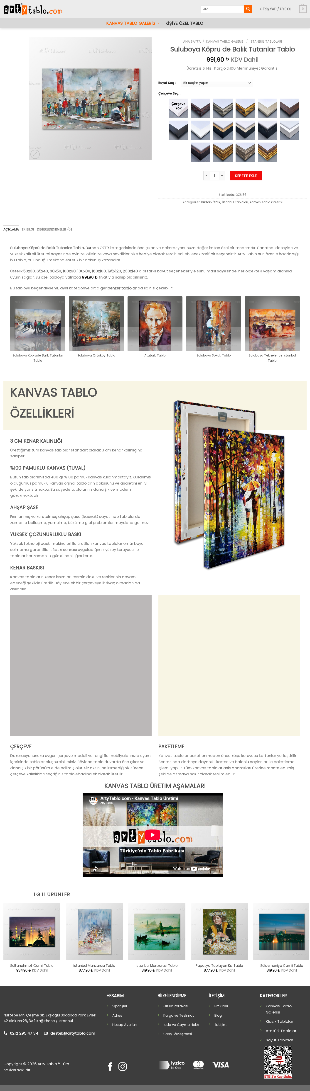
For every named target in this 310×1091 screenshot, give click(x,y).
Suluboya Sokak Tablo (214, 355)
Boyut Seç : (167, 83)
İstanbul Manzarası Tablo (94, 965)
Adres (117, 1015)
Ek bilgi (28, 229)
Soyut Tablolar (279, 1040)
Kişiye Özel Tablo (185, 23)
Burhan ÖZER (210, 202)
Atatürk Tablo (155, 355)
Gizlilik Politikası (175, 1006)
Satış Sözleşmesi (177, 1034)
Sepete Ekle (246, 175)
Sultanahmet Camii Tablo (32, 965)
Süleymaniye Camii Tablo (281, 965)
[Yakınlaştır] (35, 154)
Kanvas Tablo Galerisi (131, 23)
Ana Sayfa (192, 41)
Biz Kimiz (221, 1006)
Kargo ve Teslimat (178, 1015)
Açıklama (11, 229)
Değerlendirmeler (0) (54, 229)
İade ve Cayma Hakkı (181, 1024)
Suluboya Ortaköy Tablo (96, 355)
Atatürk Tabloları (281, 1030)
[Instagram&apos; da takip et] (122, 1067)
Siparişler (119, 1006)
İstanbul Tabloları (266, 41)
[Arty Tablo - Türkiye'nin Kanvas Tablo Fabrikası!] (32, 9)
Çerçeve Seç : (169, 94)
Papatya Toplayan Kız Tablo (219, 965)
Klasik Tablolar (279, 1021)
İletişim (220, 1024)
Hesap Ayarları (124, 1024)
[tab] (11, 229)
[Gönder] (248, 9)
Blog (218, 1015)
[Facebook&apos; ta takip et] (110, 1067)
